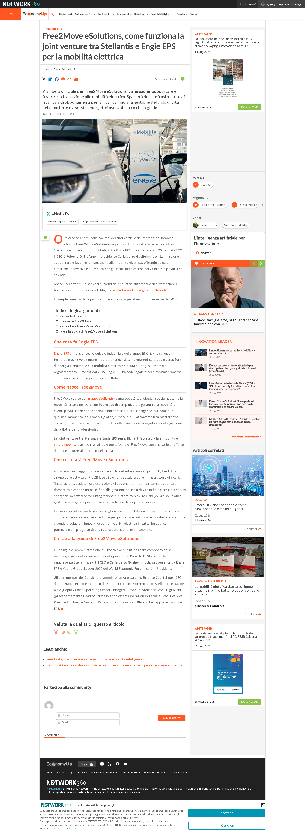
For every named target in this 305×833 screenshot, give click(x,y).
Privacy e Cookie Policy (104, 772)
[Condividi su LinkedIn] (50, 79)
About (50, 772)
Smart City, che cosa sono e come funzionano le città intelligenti (94, 659)
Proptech (182, 14)
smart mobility (65, 444)
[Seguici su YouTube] (125, 764)
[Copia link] (69, 79)
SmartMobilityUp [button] (160, 14)
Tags (70, 772)
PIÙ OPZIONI (227, 825)
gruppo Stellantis (100, 398)
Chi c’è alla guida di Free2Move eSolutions (86, 331)
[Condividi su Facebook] (56, 79)
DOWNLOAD (249, 107)
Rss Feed (82, 772)
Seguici (85, 764)
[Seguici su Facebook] (117, 764)
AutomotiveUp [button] (83, 14)
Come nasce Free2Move (73, 321)
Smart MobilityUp (65, 68)
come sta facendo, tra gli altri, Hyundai (137, 290)
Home (46, 68)
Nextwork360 (54, 788)
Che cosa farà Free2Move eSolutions (83, 326)
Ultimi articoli (65, 14)
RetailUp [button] (139, 14)
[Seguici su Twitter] (110, 764)
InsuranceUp (124, 14)
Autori (60, 772)
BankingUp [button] (104, 14)
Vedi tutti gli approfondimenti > (246, 436)
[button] (10, 14)
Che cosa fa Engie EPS (72, 316)
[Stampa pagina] (63, 79)
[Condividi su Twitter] (44, 79)
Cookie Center (179, 772)
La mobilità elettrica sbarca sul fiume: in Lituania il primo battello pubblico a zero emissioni (114, 665)
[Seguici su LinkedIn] (102, 764)
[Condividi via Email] (76, 79)
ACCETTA (226, 813)
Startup (194, 14)
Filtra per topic (207, 263)
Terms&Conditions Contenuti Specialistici (143, 772)
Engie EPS (61, 353)
